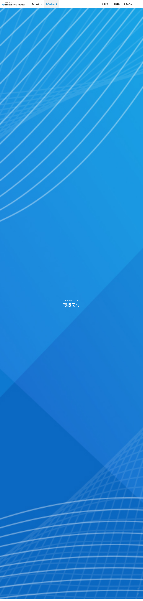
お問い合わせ (128, 4)
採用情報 (117, 4)
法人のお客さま (51, 4)
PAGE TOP (138, 592)
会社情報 (105, 4)
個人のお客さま (37, 4)
